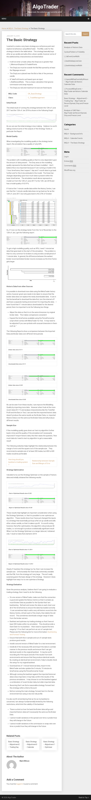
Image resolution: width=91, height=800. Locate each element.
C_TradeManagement (36, 98)
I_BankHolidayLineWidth (73, 65)
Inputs (66, 129)
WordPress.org (69, 170)
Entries (68, 161)
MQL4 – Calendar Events (73, 138)
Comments (70, 166)
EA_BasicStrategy (35, 94)
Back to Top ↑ (84, 797)
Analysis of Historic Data (73, 47)
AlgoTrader (45, 7)
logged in (19, 784)
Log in (66, 157)
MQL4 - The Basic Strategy (18, 28)
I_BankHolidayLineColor (73, 61)
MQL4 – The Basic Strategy (74, 143)
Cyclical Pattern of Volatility (74, 52)
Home (4, 28)
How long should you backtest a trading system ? (18, 462)
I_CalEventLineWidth (72, 56)
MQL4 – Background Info (73, 134)
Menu (4, 19)
